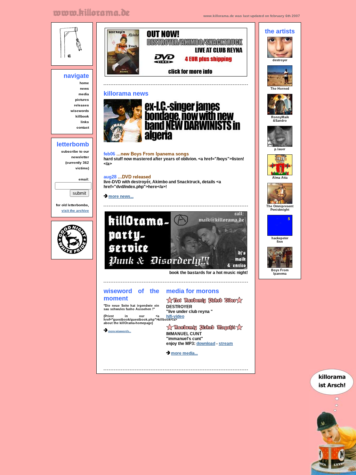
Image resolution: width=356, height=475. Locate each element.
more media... (184, 353)
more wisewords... (119, 331)
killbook (82, 116)
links (85, 122)
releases (81, 105)
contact (82, 127)
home (84, 83)
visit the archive (75, 210)
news (84, 88)
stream (226, 343)
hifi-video (175, 316)
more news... (121, 196)
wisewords (80, 111)
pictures (82, 100)
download (205, 343)
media (84, 94)
